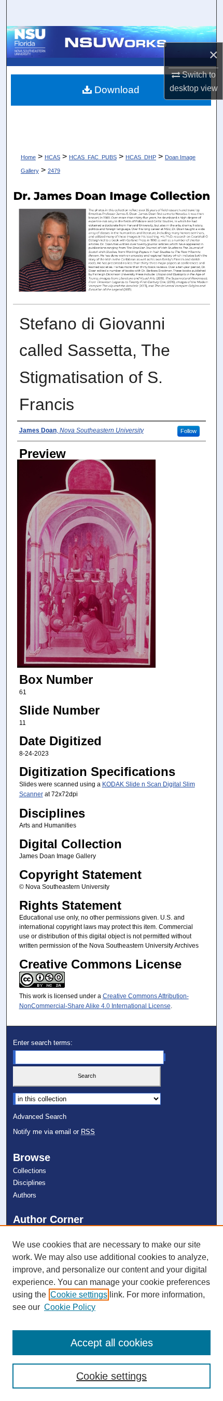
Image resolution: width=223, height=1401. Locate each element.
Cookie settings (78, 1294)
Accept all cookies (112, 1342)
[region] (111, 1313)
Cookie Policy (69, 1307)
